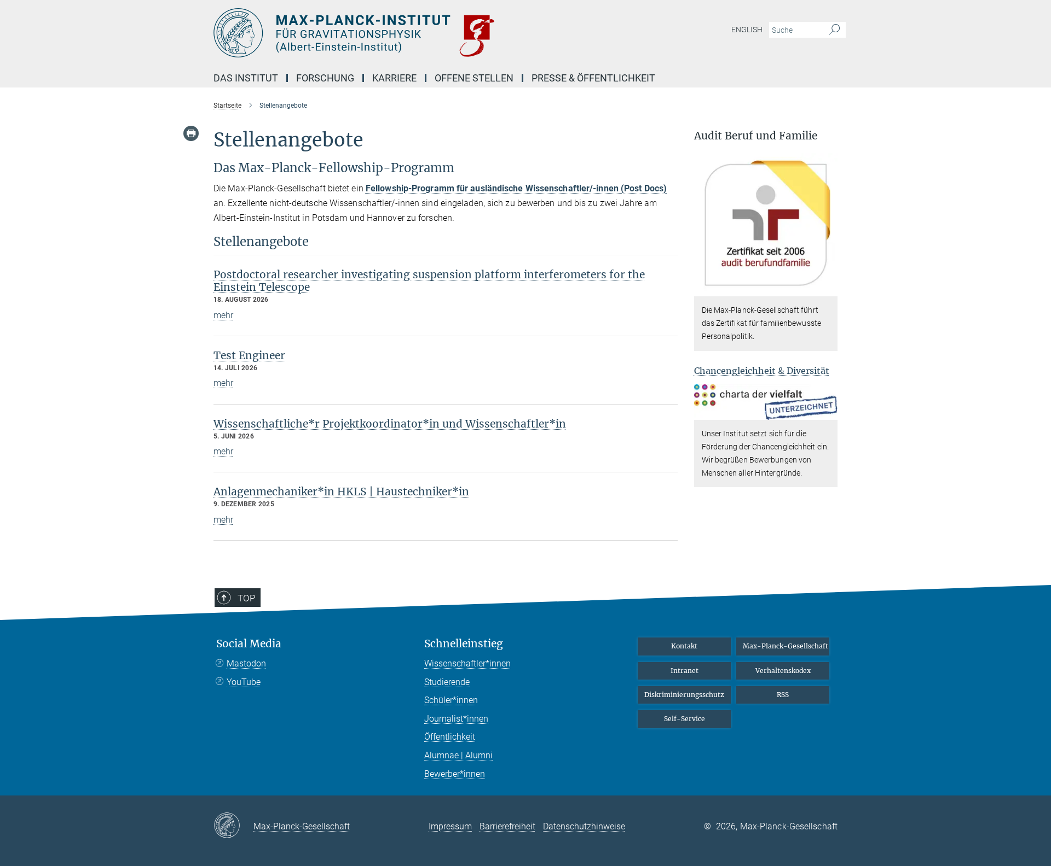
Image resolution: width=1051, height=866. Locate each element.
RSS (783, 695)
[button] (828, 289)
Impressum (450, 826)
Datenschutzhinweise (584, 826)
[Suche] (834, 30)
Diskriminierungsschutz (684, 695)
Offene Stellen (474, 78)
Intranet (684, 670)
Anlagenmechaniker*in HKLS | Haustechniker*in (341, 491)
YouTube (244, 682)
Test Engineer (249, 355)
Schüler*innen (451, 700)
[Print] (191, 133)
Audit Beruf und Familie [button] (755, 136)
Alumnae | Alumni (458, 755)
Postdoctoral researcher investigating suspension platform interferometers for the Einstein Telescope (429, 281)
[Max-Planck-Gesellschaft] (233, 826)
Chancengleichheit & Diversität (761, 370)
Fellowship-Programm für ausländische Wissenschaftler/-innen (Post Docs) (516, 188)
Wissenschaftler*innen (467, 663)
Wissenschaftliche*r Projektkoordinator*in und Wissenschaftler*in (389, 423)
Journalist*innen (456, 718)
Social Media (248, 643)
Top (246, 598)
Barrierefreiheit (507, 826)
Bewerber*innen (454, 774)
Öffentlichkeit (449, 737)
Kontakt (684, 646)
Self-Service (684, 719)
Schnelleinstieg (463, 643)
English (747, 29)
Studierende (447, 682)
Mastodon (246, 663)
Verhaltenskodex (783, 670)
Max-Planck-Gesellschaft (785, 646)
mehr (223, 315)
